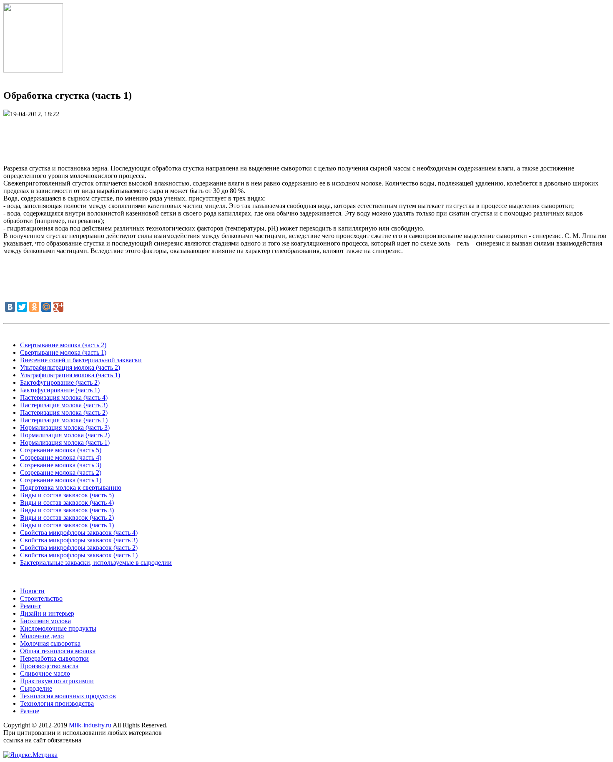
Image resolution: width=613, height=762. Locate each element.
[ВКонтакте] (10, 307)
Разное (29, 710)
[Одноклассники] (34, 307)
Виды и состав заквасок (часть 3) (67, 510)
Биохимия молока (45, 620)
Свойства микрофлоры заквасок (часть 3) (79, 540)
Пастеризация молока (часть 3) (64, 405)
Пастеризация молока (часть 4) (64, 397)
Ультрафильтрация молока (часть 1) (70, 374)
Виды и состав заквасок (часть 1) (67, 525)
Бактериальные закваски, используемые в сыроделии (96, 562)
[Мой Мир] (46, 307)
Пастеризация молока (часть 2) (64, 412)
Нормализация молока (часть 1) (65, 442)
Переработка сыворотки (54, 658)
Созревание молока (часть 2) (60, 472)
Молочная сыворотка (50, 643)
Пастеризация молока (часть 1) (64, 420)
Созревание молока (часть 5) (60, 450)
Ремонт (30, 605)
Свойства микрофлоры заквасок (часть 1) (79, 555)
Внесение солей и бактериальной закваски (81, 359)
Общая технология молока (57, 650)
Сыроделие (36, 688)
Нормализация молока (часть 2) (65, 435)
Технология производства (57, 703)
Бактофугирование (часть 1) (60, 390)
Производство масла (49, 665)
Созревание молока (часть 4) (60, 457)
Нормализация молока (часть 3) (65, 427)
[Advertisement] (306, 136)
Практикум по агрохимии (57, 680)
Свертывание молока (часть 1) (63, 352)
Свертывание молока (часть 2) (63, 344)
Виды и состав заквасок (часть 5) (67, 495)
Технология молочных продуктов (68, 695)
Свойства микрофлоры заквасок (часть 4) (79, 532)
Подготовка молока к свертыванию (70, 487)
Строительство (41, 598)
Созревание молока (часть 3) (60, 465)
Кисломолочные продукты (58, 628)
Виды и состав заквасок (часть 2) (67, 517)
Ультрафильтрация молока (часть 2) (70, 367)
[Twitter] (22, 307)
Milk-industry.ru (90, 725)
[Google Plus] (58, 307)
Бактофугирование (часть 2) (60, 382)
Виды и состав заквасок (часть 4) (67, 502)
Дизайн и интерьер (47, 613)
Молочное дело (42, 635)
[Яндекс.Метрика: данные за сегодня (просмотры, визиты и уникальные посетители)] (30, 755)
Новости (32, 590)
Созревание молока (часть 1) (60, 480)
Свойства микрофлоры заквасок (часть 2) (79, 547)
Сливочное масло (45, 673)
